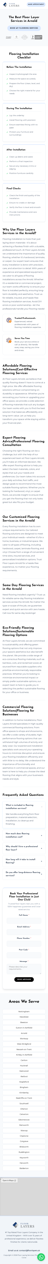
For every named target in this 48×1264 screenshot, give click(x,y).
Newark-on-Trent (24, 1049)
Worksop (24, 1038)
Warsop (24, 1130)
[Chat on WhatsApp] (41, 1257)
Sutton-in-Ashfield (24, 1028)
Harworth (24, 1163)
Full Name (24, 915)
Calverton (24, 1114)
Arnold (24, 1033)
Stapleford (24, 1082)
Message (24, 961)
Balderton (24, 1168)
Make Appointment (36, 4)
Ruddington (24, 1152)
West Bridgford (24, 1044)
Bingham (24, 1087)
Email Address (24, 927)
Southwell (24, 1103)
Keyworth (24, 1157)
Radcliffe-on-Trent (24, 1098)
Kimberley (24, 1093)
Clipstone (24, 1136)
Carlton (24, 1060)
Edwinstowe (24, 1120)
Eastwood (24, 1071)
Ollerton (24, 1109)
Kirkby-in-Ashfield (24, 1055)
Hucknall (24, 1065)
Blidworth (24, 1147)
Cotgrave (24, 1141)
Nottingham (24, 1011)
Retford (24, 1076)
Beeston (24, 1022)
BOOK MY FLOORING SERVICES (24, 28)
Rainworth (24, 1125)
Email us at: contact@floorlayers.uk (24, 1250)
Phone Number (24, 938)
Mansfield (24, 1017)
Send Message (24, 979)
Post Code (24, 950)
